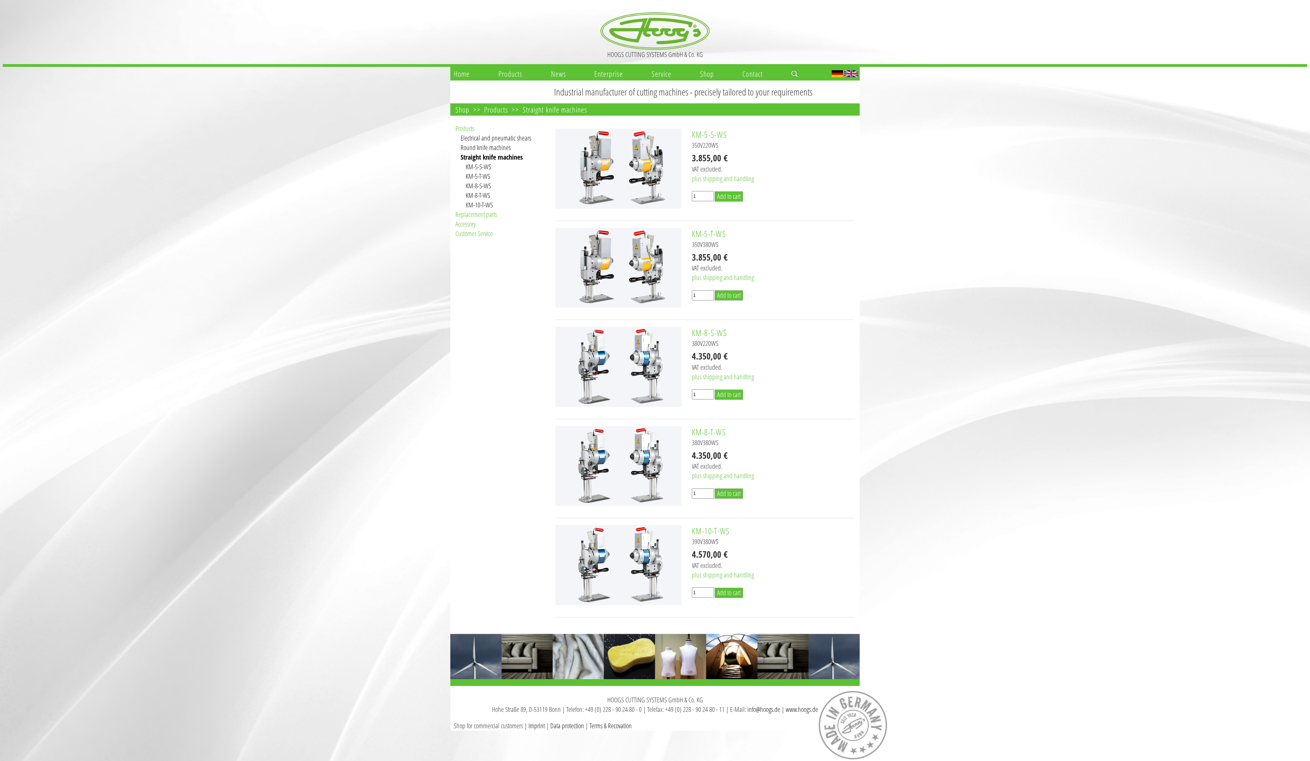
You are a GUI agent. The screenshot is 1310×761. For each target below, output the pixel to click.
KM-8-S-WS (478, 185)
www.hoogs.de (802, 709)
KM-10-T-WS (479, 204)
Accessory (465, 224)
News (558, 74)
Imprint (536, 725)
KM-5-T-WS (478, 176)
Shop (707, 74)
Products (510, 74)
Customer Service (474, 233)
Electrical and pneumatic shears (496, 138)
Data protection (567, 725)
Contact (752, 74)
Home (462, 74)
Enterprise (608, 74)
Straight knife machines (555, 109)
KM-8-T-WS (478, 195)
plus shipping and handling (723, 178)
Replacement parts (476, 214)
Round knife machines (486, 147)
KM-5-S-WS (478, 166)
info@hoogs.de (763, 709)
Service (662, 74)
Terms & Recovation (611, 725)
